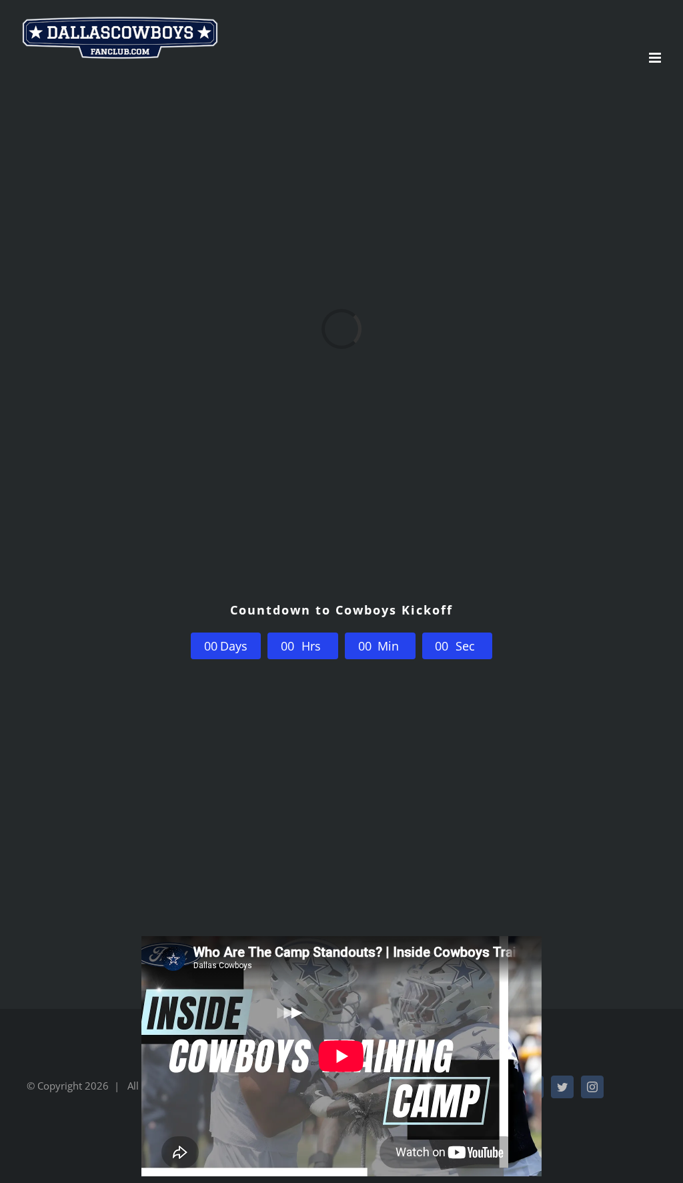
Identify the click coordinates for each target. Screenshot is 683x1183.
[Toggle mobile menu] (656, 58)
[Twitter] (562, 1087)
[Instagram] (592, 1087)
